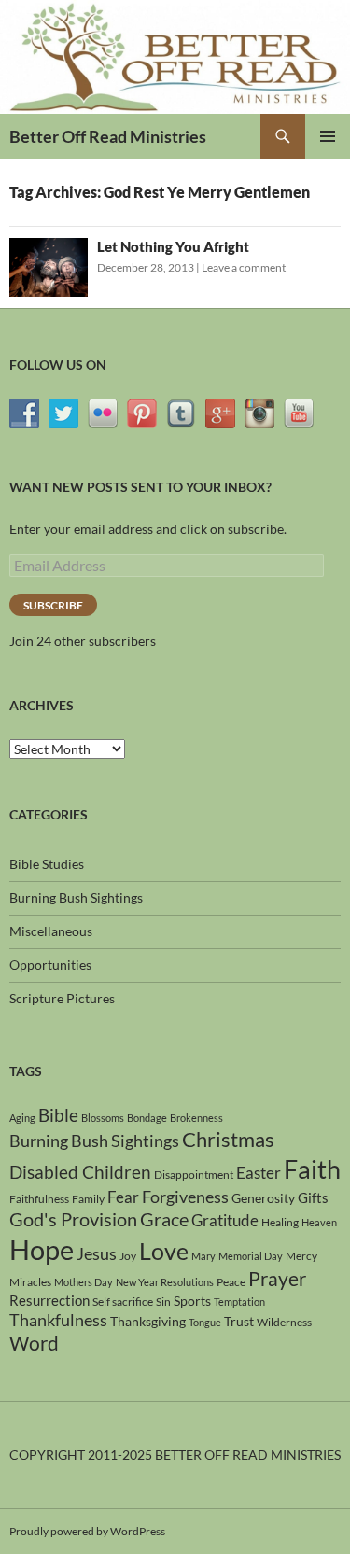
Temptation (239, 1301)
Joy (127, 1256)
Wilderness (284, 1322)
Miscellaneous (50, 931)
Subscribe (53, 605)
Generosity (263, 1198)
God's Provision (73, 1219)
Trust (239, 1321)
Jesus (97, 1253)
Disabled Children (80, 1172)
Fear (123, 1197)
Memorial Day (250, 1256)
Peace (231, 1282)
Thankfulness (58, 1319)
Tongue (205, 1322)
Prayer (277, 1278)
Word (34, 1343)
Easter (258, 1173)
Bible (58, 1115)
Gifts (313, 1197)
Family (88, 1199)
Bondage (147, 1118)
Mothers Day (83, 1282)
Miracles (30, 1282)
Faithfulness (39, 1199)
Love (164, 1251)
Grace (164, 1219)
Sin (163, 1302)
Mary (203, 1256)
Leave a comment (244, 267)
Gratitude (225, 1220)
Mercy (301, 1256)
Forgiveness (185, 1196)
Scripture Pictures (62, 998)
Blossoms (102, 1118)
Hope (41, 1249)
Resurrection (49, 1300)
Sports (192, 1301)
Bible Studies (46, 864)
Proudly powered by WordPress (87, 1531)
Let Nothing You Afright (173, 246)
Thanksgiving (148, 1321)
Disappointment (193, 1175)
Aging (22, 1118)
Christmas (228, 1139)
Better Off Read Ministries (107, 136)
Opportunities (50, 965)
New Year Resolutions (165, 1282)
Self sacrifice (122, 1302)
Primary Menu (327, 136)
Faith (312, 1169)
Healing (280, 1222)
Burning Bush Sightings (76, 897)
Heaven (319, 1222)
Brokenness (196, 1118)
